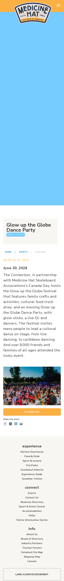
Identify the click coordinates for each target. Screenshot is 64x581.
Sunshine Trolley (32, 478)
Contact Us (32, 497)
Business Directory (32, 502)
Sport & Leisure (32, 460)
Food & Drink (32, 456)
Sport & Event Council (32, 506)
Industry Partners (32, 543)
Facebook (32, 412)
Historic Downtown (32, 451)
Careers (32, 561)
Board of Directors (32, 538)
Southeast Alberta (32, 469)
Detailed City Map (32, 552)
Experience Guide (32, 474)
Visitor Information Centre (32, 520)
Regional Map (32, 556)
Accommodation (32, 511)
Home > (12, 252)
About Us (32, 534)
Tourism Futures (32, 547)
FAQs (32, 515)
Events (23, 252)
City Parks (32, 465)
